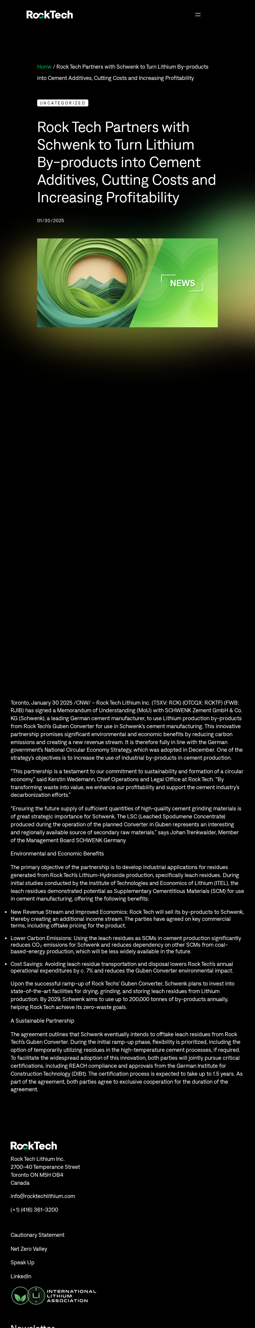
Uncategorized (63, 103)
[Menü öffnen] (198, 15)
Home (44, 67)
